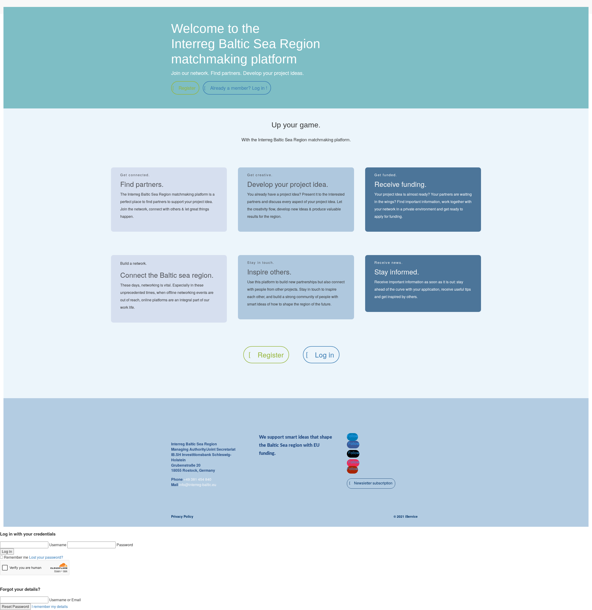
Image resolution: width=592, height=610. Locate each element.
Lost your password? (46, 557)
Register (187, 87)
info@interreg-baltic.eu (197, 484)
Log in (324, 355)
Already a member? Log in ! (238, 87)
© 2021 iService (406, 516)
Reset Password (15, 606)
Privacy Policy (182, 516)
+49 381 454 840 (197, 479)
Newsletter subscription (373, 483)
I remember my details (50, 606)
